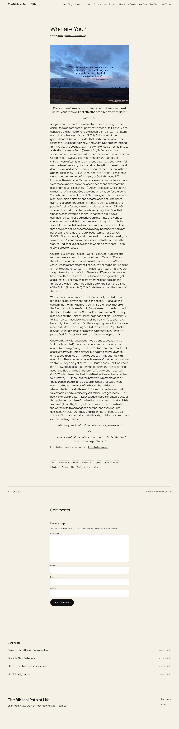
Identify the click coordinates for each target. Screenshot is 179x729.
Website (53, 588)
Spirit (79, 467)
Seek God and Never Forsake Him (28, 650)
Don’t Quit (16, 491)
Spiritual (87, 467)
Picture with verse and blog (75, 35)
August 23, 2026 (165, 650)
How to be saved (98, 447)
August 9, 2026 (165, 666)
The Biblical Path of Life (22, 4)
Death (99, 462)
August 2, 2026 (165, 674)
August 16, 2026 (165, 658)
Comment (54, 534)
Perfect (65, 467)
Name (53, 565)
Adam (54, 462)
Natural (115, 462)
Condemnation (88, 462)
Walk (96, 467)
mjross (60, 35)
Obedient (55, 467)
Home (63, 4)
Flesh (107, 462)
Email (52, 577)
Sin (72, 467)
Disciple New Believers (21, 658)
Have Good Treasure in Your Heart (28, 666)
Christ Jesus (64, 462)
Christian (75, 462)
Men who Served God (157, 491)
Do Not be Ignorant (19, 674)
